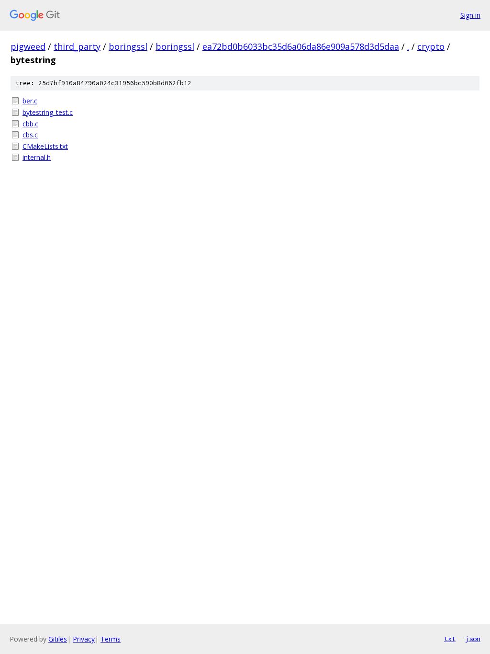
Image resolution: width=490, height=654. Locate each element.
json (472, 638)
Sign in (470, 15)
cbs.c (30, 134)
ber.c (29, 100)
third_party (77, 46)
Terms (110, 638)
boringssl (128, 46)
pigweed (28, 46)
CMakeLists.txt (45, 146)
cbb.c (30, 123)
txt (450, 638)
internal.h (36, 157)
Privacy (84, 638)
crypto (431, 46)
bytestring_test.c (47, 112)
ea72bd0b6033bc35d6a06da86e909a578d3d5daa (300, 46)
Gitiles (57, 638)
